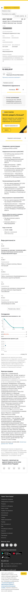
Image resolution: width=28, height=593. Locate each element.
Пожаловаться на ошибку (9, 14)
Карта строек (4, 508)
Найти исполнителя (6, 519)
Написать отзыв (6, 11)
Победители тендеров (7, 499)
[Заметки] (22, 19)
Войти (6, 130)
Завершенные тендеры (7, 501)
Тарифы (3, 522)
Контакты (3, 537)
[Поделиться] (25, 19)
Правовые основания (7, 533)
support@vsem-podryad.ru (11, 566)
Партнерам (4, 535)
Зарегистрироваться (11, 125)
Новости (3, 531)
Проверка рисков (8, 82)
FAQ (2, 526)
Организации (4, 512)
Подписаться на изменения (12, 7)
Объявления (4, 515)
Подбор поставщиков (7, 510)
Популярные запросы (7, 528)
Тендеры (3, 503)
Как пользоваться (6, 524)
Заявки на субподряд (7, 506)
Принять (23, 573)
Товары (3, 517)
